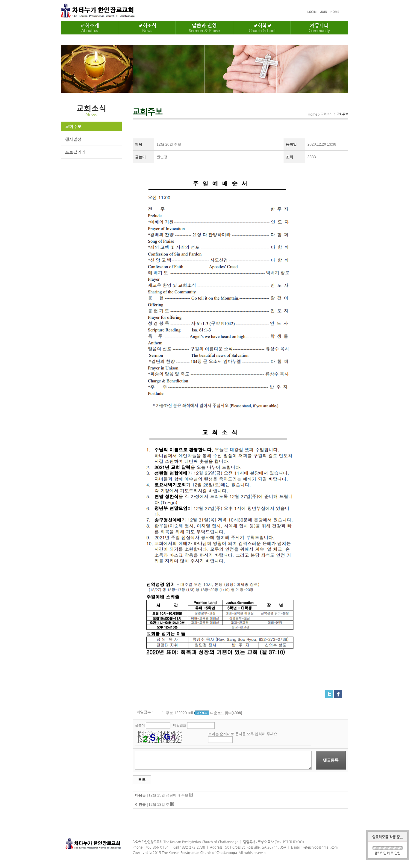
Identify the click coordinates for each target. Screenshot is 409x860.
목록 (142, 780)
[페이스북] (338, 692)
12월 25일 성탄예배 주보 (168, 795)
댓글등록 (331, 760)
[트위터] (329, 692)
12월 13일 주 (159, 804)
